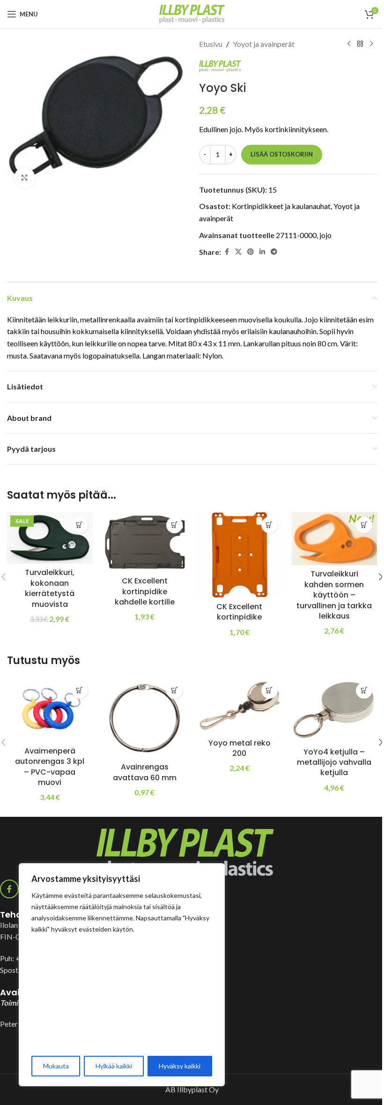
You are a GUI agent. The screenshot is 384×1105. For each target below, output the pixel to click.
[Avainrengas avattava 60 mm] (145, 718)
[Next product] (371, 44)
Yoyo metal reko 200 (239, 748)
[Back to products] (360, 44)
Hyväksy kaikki (179, 1066)
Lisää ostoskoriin (282, 154)
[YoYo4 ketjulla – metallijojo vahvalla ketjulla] (334, 710)
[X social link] (238, 252)
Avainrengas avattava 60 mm (145, 772)
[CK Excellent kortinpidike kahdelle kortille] (145, 542)
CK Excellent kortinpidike (239, 611)
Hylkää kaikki (114, 1066)
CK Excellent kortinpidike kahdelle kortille (145, 591)
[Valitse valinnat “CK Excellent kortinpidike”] (269, 525)
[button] (80, 525)
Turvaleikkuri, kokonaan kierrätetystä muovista (49, 588)
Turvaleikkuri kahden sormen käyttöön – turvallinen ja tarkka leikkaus (334, 594)
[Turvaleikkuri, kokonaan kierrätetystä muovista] (50, 538)
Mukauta (56, 1066)
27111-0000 (296, 235)
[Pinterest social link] (250, 252)
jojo (325, 235)
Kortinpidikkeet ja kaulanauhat (281, 206)
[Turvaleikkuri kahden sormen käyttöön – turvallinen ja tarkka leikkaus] (334, 538)
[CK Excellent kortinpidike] (239, 555)
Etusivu (210, 43)
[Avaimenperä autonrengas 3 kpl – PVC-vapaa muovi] (50, 710)
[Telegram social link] (274, 252)
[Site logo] (192, 12)
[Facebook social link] (226, 252)
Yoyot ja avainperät (264, 43)
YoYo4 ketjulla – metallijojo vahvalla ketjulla (334, 762)
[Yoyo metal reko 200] (239, 706)
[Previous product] (348, 44)
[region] (122, 974)
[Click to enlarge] (24, 177)
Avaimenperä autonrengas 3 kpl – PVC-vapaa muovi (49, 767)
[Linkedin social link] (262, 252)
